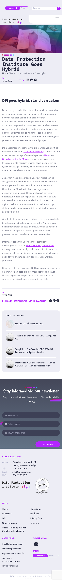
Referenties (7, 514)
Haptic (47, 155)
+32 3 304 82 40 (21, 469)
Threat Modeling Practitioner (40, 245)
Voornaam (6, 415)
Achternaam (6, 424)
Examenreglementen (11, 549)
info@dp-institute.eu (21, 472)
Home (5, 73)
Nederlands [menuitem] (40, 556)
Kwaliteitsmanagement (12, 544)
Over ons (34, 523)
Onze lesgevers (9, 523)
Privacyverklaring (10, 566)
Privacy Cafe (36, 518)
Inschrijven (48, 444)
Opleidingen (36, 509)
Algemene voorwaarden (13, 553)
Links (4, 518)
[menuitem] (12, 8)
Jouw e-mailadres (6, 433)
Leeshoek (34, 514)
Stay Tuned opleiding (34, 151)
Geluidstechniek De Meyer (15, 159)
